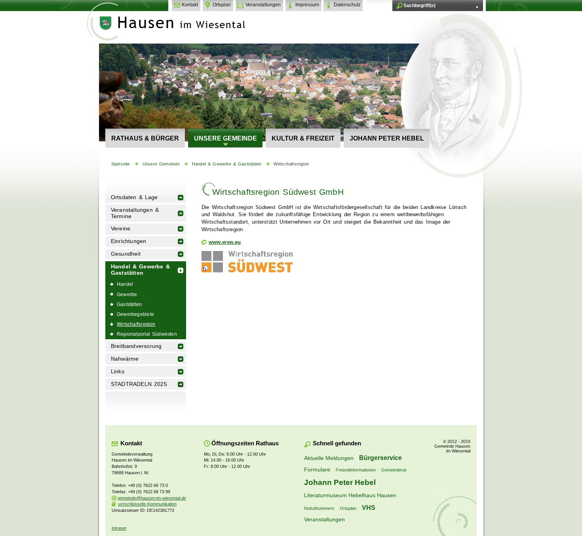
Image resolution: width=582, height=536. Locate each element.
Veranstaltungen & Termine (135, 213)
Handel (125, 284)
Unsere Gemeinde (225, 138)
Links (117, 371)
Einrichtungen (128, 241)
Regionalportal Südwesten (147, 333)
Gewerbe (127, 294)
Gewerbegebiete (135, 314)
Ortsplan (222, 4)
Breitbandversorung (136, 346)
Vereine (120, 229)
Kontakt (190, 4)
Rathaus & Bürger (145, 138)
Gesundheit (126, 254)
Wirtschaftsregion (291, 164)
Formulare (317, 469)
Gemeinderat (393, 470)
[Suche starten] (477, 7)
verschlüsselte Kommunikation (147, 504)
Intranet (119, 528)
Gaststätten (129, 304)
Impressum (307, 4)
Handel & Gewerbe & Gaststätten (227, 164)
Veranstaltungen (263, 4)
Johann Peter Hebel (387, 138)
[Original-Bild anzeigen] (247, 272)
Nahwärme (125, 359)
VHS (368, 507)
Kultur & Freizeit (303, 138)
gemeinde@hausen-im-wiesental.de (152, 498)
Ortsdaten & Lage (134, 197)
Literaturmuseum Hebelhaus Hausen (350, 495)
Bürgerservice (380, 457)
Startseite (120, 164)
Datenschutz (347, 4)
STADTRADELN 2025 (139, 384)
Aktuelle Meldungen (329, 458)
